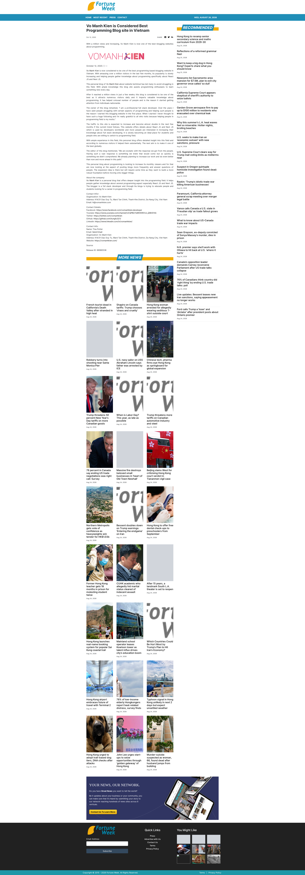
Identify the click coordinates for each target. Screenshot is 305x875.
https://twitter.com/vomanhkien (108, 216)
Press (152, 836)
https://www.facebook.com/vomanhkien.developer (119, 210)
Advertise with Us (152, 839)
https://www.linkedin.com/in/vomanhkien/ (113, 221)
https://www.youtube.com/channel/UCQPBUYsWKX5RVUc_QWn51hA (125, 213)
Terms (152, 845)
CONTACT (122, 17)
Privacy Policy (152, 849)
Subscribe (107, 851)
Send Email (97, 232)
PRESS (112, 17)
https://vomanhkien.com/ (106, 240)
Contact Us (152, 842)
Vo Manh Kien (92, 70)
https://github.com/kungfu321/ (107, 218)
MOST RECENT (100, 17)
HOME (89, 17)
